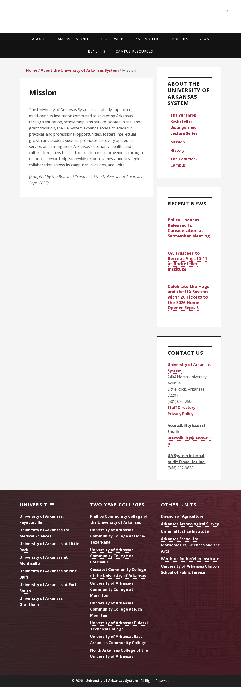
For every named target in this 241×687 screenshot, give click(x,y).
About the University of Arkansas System (188, 93)
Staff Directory (181, 407)
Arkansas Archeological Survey (190, 523)
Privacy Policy (180, 413)
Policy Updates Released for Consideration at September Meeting (189, 228)
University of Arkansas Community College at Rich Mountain (116, 609)
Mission (177, 142)
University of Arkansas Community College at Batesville (111, 556)
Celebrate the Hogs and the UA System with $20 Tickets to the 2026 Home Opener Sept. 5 (188, 296)
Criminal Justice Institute (185, 531)
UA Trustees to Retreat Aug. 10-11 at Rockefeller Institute (187, 261)
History (177, 150)
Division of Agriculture (182, 516)
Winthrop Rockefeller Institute (190, 558)
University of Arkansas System (64, 15)
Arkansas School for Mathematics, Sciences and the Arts (190, 545)
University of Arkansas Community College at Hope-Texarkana (117, 536)
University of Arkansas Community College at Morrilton (111, 589)
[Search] (227, 11)
